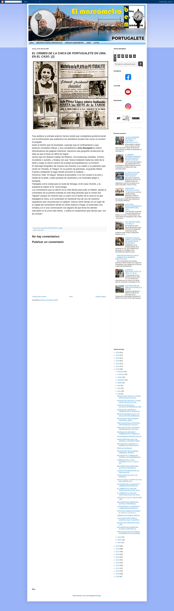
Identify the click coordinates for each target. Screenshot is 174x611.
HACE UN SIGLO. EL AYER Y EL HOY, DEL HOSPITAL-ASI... (129, 480)
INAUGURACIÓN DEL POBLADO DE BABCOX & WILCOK (133, 287)
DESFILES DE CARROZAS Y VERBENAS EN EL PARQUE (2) (128, 410)
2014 (117, 560)
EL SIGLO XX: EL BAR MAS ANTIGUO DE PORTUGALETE (132, 174)
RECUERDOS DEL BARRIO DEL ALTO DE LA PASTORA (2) (128, 503)
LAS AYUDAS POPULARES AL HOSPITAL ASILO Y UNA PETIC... (128, 519)
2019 (117, 546)
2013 (117, 563)
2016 (117, 554)
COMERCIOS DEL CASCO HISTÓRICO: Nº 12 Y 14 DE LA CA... (128, 461)
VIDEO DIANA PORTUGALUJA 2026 (132, 189)
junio (119, 388)
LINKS (89, 43)
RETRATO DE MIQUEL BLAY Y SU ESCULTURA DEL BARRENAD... (128, 415)
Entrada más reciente (39, 296)
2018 (117, 549)
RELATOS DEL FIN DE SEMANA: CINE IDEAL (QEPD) (128, 419)
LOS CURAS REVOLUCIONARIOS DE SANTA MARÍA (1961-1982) (133, 207)
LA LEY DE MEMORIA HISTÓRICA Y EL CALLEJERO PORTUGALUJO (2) (132, 139)
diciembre (120, 371)
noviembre (121, 374)
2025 (117, 355)
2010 (117, 571)
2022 (117, 364)
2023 (117, 361)
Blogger (98, 596)
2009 (117, 574)
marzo (119, 537)
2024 (117, 358)
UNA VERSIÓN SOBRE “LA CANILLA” (132, 223)
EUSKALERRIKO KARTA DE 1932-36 (129, 436)
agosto (119, 383)
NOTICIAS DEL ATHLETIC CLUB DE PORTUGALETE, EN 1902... (129, 397)
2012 (117, 565)
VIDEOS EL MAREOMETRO (74, 43)
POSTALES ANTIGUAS (124, 448)
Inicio (31, 43)
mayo (119, 391)
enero (119, 542)
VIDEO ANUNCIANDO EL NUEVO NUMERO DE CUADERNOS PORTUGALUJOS (126, 257)
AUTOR (96, 43)
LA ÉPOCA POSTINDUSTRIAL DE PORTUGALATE (128, 471)
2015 (117, 557)
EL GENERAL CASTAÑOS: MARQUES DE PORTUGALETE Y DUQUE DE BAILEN (133, 157)
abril (119, 394)
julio (118, 385)
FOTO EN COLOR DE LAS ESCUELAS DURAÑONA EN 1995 (129, 406)
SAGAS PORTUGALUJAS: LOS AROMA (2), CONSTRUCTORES (128, 440)
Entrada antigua (101, 296)
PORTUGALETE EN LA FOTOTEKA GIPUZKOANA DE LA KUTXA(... (128, 428)
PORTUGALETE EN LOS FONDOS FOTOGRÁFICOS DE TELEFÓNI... (129, 532)
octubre (120, 377)
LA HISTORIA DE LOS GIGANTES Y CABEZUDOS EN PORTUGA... (128, 485)
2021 (117, 366)
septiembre (121, 380)
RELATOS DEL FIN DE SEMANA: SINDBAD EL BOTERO (128, 452)
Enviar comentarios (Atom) (49, 300)
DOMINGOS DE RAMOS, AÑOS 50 (128, 515)
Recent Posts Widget (136, 127)
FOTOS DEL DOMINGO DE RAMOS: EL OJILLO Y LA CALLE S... (129, 512)
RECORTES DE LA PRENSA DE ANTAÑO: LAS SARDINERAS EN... (129, 456)
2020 (117, 369)
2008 (117, 576)
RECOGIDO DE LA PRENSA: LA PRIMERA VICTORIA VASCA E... (128, 444)
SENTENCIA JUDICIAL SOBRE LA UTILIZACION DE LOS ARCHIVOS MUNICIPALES (133, 240)
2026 (117, 352)
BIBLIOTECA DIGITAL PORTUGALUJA (49, 43)
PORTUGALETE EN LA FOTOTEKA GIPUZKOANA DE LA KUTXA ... (128, 424)
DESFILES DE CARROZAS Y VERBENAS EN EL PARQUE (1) (128, 433)
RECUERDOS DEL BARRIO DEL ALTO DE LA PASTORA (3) (128, 467)
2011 (117, 568)
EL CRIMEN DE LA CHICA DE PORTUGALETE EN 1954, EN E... (129, 489)
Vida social (40, 230)
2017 (117, 551)
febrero (119, 540)
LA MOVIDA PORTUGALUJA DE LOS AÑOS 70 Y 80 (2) (133, 271)
